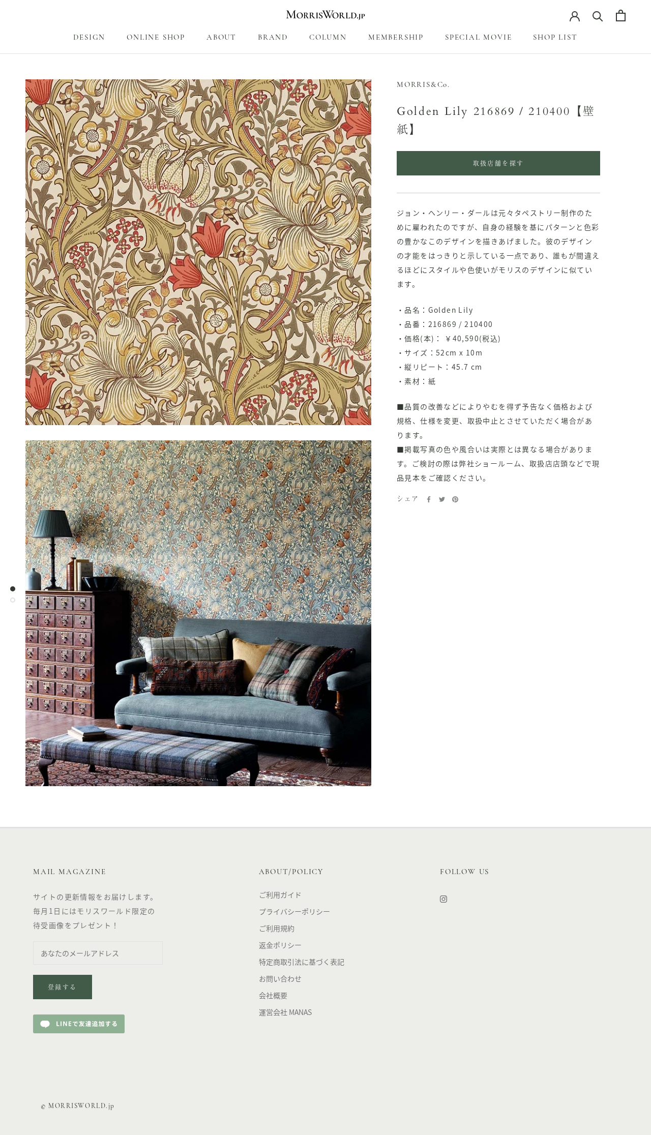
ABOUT (221, 38)
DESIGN (89, 38)
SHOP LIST (555, 38)
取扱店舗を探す (498, 164)
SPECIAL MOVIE (478, 38)
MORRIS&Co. (423, 85)
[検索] (598, 15)
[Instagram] (443, 898)
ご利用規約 (276, 928)
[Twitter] (442, 499)
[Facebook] (429, 499)
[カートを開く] (621, 15)
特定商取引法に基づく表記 (301, 962)
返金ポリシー (280, 945)
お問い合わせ (280, 978)
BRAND (273, 38)
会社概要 (273, 995)
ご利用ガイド (280, 894)
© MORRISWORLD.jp (78, 1106)
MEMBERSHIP (396, 38)
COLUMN (328, 38)
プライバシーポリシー (294, 911)
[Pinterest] (455, 499)
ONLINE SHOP (156, 38)
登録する (62, 988)
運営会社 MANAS (285, 1012)
